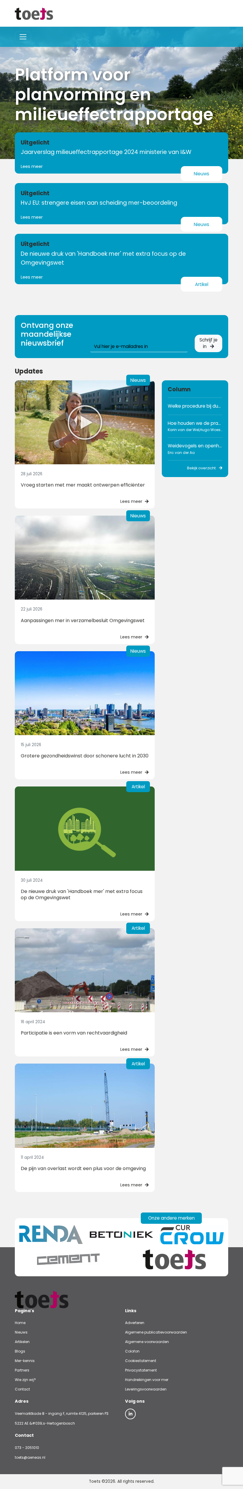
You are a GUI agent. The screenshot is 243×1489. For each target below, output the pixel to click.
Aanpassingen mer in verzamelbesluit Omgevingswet (83, 620)
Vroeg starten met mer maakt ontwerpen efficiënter (83, 484)
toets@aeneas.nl (30, 1457)
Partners (22, 1370)
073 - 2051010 (27, 1447)
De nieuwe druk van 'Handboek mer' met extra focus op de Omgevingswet (82, 894)
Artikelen (22, 1341)
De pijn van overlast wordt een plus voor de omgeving (83, 1168)
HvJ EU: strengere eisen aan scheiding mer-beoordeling (99, 203)
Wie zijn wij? (25, 1379)
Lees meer (32, 166)
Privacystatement (141, 1370)
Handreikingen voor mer (146, 1379)
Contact (22, 1389)
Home (20, 1322)
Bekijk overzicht (202, 468)
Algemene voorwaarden (147, 1341)
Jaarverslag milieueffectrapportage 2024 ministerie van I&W (106, 152)
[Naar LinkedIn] (130, 1414)
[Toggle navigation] (23, 37)
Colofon (132, 1351)
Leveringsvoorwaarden (146, 1389)
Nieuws (21, 1332)
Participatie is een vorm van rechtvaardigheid (74, 1032)
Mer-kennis (25, 1360)
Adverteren (134, 1322)
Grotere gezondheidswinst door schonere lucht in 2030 (84, 755)
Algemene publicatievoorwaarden (156, 1332)
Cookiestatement (140, 1360)
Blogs (20, 1351)
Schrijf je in (208, 343)
